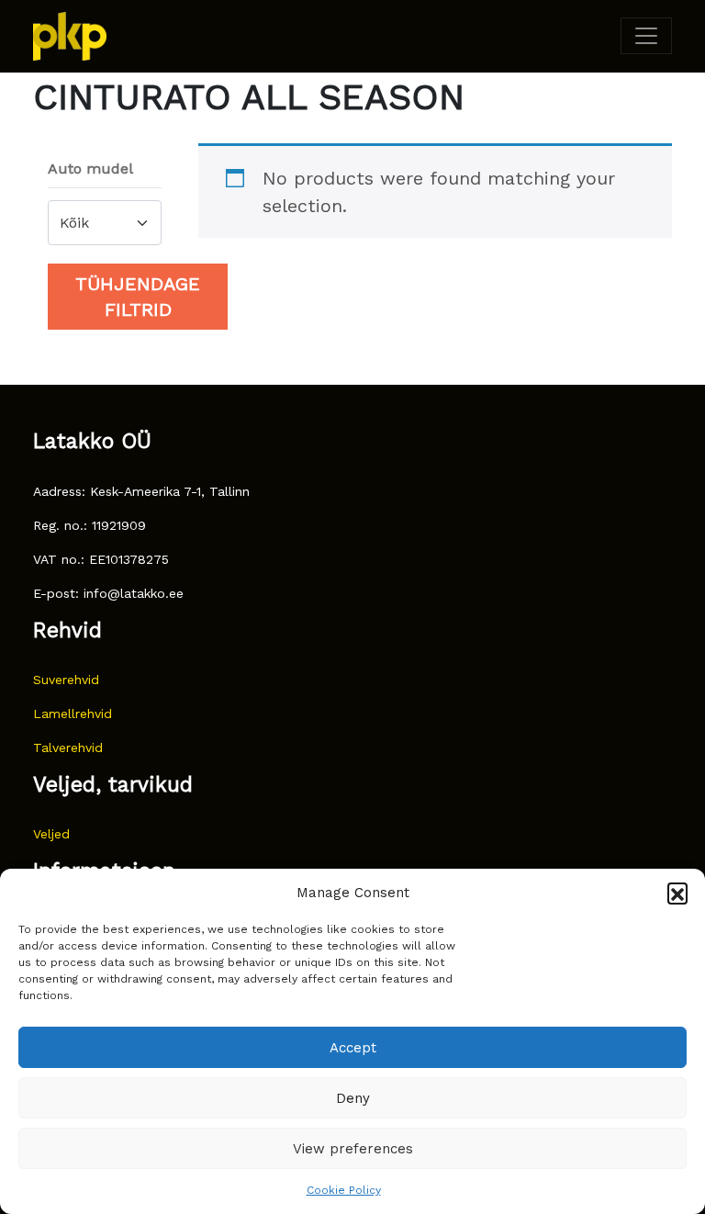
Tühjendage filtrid (137, 296)
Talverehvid (68, 747)
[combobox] (105, 222)
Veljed (51, 833)
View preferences (353, 1149)
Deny (353, 1098)
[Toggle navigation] (646, 35)
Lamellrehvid (72, 713)
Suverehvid (66, 679)
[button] (677, 892)
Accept (353, 1048)
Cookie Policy (344, 1190)
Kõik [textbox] (74, 222)
